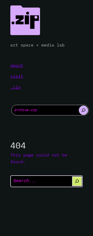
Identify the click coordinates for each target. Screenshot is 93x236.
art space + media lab (37, 45)
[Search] (83, 110)
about (16, 65)
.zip (15, 87)
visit (16, 76)
